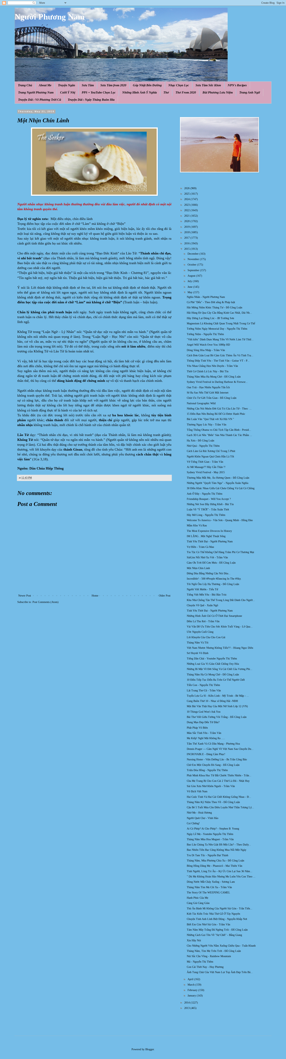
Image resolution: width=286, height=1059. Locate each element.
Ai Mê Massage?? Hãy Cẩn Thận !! (206, 467)
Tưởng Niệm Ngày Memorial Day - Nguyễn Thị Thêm (217, 328)
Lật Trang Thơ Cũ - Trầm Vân (204, 690)
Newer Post (24, 595)
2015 (187, 248)
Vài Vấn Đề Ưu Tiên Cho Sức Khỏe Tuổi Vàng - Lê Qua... (220, 626)
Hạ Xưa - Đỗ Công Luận (200, 440)
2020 (187, 221)
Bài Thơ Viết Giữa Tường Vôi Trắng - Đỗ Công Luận (217, 717)
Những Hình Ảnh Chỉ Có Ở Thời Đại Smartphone (214, 615)
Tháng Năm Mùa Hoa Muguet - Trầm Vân (210, 839)
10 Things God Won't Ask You (203, 711)
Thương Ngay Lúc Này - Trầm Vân (206, 424)
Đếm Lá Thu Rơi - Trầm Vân (203, 621)
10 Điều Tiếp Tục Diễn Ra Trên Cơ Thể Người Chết (216, 679)
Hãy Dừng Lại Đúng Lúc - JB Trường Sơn (210, 318)
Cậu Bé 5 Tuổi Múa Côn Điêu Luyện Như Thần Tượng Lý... (220, 807)
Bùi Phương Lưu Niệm (218, 92)
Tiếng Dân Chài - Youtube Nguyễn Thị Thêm (212, 658)
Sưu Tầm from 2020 (113, 85)
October (192, 264)
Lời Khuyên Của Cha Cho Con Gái (206, 637)
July (190, 281)
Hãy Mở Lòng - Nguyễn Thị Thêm (206, 515)
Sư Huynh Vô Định (197, 653)
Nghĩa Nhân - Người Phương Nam (206, 297)
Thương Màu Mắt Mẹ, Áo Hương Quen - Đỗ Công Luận (218, 477)
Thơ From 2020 (185, 92)
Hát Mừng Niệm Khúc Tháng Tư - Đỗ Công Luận (214, 307)
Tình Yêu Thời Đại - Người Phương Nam (210, 541)
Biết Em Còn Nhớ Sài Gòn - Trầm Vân (208, 924)
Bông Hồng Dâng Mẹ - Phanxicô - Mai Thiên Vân (214, 865)
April (191, 979)
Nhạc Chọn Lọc (178, 85)
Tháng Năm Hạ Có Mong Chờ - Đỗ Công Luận (213, 674)
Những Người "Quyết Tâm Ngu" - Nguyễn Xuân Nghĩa (217, 483)
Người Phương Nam (50, 16)
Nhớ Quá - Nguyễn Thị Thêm (203, 445)
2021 (187, 215)
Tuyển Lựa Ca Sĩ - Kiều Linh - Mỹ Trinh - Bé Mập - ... (218, 695)
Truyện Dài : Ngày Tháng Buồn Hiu (91, 99)
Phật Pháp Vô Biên (197, 727)
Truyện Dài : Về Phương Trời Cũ (39, 99)
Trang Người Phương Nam (36, 92)
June (190, 286)
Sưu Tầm (88, 85)
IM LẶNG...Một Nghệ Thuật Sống (206, 536)
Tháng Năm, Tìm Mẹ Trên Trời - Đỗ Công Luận (214, 951)
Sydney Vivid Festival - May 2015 (206, 472)
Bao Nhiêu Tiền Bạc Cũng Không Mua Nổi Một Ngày (216, 849)
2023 (187, 204)
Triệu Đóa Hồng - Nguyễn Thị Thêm (207, 770)
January (192, 995)
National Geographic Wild (201, 403)
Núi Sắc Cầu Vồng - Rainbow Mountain (209, 956)
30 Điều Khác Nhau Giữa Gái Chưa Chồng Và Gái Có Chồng (220, 488)
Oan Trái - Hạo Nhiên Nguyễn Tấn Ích (208, 387)
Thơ (166, 92)
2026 (187, 188)
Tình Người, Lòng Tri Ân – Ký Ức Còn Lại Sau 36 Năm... (219, 871)
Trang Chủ (25, 85)
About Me (45, 85)
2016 (187, 243)
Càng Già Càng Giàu (198, 903)
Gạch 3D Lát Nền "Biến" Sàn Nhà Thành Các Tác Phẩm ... (219, 435)
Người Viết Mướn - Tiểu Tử (202, 589)
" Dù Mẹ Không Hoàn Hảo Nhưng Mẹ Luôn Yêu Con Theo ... (221, 876)
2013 (187, 1008)
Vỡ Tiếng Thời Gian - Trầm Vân (205, 461)
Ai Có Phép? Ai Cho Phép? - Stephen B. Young (213, 828)
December (193, 253)
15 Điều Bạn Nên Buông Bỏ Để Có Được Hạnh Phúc (216, 413)
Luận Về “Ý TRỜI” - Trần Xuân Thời (208, 509)
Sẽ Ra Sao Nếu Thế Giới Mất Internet (207, 392)
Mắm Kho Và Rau (197, 525)
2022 (187, 210)
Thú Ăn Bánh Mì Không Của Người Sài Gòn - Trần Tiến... (219, 908)
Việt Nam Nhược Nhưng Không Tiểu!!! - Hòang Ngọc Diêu (220, 647)
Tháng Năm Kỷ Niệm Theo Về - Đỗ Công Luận (213, 802)
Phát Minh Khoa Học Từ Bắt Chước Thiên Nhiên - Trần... (219, 775)
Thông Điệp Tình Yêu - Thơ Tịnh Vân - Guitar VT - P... (218, 360)
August (192, 275)
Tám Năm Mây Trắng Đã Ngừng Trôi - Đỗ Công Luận (217, 929)
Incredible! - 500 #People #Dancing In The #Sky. (214, 578)
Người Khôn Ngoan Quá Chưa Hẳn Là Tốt (210, 456)
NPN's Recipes (237, 85)
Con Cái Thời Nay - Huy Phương (205, 966)
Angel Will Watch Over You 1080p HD (208, 344)
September (194, 270)
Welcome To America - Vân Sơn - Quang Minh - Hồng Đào (220, 520)
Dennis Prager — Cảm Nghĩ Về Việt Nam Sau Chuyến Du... (220, 748)
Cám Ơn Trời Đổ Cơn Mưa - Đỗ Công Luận (211, 562)
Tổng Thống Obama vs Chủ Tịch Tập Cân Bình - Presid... (219, 429)
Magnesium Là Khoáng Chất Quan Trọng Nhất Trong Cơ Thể (221, 323)
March (191, 984)
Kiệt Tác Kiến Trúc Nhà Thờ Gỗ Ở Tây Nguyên (213, 913)
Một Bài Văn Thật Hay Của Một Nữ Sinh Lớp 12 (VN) (217, 706)
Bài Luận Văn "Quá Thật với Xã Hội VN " (210, 419)
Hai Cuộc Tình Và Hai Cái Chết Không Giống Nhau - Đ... (219, 796)
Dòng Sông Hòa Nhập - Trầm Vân (206, 350)
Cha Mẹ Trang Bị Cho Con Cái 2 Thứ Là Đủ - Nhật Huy (218, 780)
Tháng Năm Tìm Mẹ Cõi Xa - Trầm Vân (209, 887)
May (190, 292)
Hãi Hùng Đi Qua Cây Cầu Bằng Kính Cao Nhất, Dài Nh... (219, 312)
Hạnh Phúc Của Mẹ (197, 897)
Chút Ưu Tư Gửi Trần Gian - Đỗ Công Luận (211, 397)
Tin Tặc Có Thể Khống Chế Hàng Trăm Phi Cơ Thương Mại (220, 552)
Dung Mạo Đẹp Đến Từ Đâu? (203, 722)
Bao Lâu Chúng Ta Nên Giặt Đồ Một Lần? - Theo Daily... (219, 844)
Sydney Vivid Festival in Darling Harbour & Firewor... (217, 381)
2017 (187, 237)
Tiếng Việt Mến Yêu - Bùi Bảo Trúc (207, 594)
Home (95, 595)
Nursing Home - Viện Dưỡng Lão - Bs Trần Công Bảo (217, 759)
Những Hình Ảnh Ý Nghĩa (139, 92)
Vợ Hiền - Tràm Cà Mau (200, 546)
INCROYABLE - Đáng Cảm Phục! (206, 754)
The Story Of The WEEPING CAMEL (208, 892)
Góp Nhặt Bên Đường (147, 85)
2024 (187, 199)
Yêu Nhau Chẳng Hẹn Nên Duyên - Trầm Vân (212, 365)
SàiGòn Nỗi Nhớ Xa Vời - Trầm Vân (207, 557)
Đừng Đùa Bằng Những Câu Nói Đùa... (209, 573)
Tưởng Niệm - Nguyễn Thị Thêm (205, 334)
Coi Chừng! (193, 823)
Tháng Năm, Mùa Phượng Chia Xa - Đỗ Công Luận (215, 860)
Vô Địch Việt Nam (197, 791)
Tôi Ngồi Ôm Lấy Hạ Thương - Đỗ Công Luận (213, 584)
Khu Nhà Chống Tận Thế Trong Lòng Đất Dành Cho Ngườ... (221, 600)
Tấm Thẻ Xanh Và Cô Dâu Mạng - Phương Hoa (213, 743)
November (194, 259)
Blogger (149, 1049)
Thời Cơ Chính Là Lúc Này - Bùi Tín (207, 371)
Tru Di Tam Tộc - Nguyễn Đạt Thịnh (207, 855)
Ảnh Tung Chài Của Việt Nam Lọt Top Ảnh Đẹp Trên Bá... (220, 972)
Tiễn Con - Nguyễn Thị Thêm (203, 685)
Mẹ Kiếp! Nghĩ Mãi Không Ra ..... (206, 738)
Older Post (164, 595)
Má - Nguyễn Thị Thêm (200, 961)
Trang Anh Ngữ (249, 92)
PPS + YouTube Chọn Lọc (99, 92)
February (193, 990)
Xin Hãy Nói (194, 940)
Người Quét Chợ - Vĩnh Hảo (202, 818)
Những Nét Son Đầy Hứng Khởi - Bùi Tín (210, 504)
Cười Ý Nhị (67, 92)
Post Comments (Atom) (45, 602)
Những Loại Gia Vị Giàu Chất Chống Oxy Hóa (213, 663)
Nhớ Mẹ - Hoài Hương (199, 812)
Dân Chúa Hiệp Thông (46, 468)
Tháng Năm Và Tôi (197, 642)
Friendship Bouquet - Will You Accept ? (209, 499)
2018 (187, 232)
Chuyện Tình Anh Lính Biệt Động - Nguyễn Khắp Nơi (217, 919)
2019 (187, 226)
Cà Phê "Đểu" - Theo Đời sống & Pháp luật (211, 302)
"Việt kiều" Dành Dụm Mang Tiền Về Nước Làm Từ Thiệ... (220, 339)
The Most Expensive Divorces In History (209, 531)
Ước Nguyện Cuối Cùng (200, 631)
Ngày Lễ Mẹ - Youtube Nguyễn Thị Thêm (210, 834)
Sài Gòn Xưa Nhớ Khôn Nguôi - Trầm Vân (211, 786)
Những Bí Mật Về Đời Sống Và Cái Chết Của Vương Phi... (219, 669)
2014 (187, 1002)
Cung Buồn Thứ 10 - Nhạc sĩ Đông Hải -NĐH (212, 701)
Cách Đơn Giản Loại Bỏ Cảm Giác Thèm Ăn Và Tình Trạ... (220, 355)
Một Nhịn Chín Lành (198, 568)
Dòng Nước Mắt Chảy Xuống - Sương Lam (211, 881)
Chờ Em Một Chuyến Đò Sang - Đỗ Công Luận (213, 764)
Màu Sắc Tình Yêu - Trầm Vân (204, 733)
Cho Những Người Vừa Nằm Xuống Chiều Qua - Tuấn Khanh (221, 945)
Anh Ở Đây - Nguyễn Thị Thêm (204, 493)
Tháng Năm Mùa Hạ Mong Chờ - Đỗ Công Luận (214, 376)
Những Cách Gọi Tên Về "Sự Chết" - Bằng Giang (214, 935)
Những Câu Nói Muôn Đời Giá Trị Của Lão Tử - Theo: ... (219, 408)
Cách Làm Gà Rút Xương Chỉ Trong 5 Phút (211, 451)
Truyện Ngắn (66, 85)
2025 (187, 193)
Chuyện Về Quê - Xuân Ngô (202, 605)
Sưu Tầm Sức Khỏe (208, 85)
